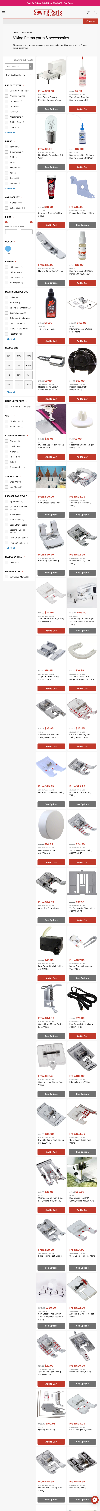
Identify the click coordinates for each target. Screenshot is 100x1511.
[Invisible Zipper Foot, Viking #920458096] (51, 432)
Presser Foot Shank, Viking (81, 213)
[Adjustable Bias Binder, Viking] (82, 490)
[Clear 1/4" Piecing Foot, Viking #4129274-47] (82, 722)
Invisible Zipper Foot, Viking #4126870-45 (51, 1141)
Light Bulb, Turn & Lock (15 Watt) (50, 156)
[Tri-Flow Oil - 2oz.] (51, 316)
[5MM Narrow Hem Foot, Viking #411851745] (51, 722)
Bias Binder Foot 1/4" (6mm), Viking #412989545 (81, 1199)
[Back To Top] (96, 1507)
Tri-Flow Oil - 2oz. (46, 329)
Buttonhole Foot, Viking (80, 1371)
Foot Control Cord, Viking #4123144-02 (81, 1025)
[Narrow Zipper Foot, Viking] (51, 258)
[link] (18, 90)
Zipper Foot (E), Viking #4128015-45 (48, 678)
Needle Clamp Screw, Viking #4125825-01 (48, 388)
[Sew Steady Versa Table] (51, 490)
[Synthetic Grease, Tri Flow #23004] (51, 200)
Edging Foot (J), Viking (79, 1082)
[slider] (6, 222)
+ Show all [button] (10, 132)
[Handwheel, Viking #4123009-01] (51, 838)
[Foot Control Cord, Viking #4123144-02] (82, 1011)
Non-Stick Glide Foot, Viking (51, 792)
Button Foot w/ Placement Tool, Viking (81, 967)
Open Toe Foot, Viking (48, 908)
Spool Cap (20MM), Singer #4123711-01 (81, 446)
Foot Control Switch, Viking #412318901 (50, 967)
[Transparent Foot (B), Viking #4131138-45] (51, 606)
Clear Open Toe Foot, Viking (82, 1256)
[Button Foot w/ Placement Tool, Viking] (82, 954)
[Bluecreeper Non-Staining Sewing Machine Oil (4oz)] (82, 142)
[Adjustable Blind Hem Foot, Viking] (82, 1301)
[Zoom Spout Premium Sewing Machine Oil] (82, 84)
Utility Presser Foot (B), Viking (80, 794)
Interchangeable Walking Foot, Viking (80, 330)
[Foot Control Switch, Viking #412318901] (51, 954)
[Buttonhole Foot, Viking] (82, 1359)
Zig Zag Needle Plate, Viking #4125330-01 (82, 909)
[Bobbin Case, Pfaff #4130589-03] (82, 374)
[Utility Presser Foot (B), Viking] (82, 780)
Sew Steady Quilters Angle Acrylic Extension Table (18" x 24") (82, 621)
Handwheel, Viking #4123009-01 (46, 852)
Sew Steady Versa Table (49, 502)
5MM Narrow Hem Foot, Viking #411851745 (49, 736)
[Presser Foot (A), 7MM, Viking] (82, 548)
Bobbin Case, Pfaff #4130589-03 (77, 388)
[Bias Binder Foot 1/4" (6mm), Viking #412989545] (82, 1185)
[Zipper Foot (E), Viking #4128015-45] (51, 664)
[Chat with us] (88, 13)
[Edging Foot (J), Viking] (82, 1069)
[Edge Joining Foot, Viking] (51, 1243)
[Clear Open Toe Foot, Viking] (82, 1243)
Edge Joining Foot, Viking (50, 1256)
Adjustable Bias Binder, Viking (80, 504)
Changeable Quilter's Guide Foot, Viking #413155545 (51, 1199)
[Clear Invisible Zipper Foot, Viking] (51, 1069)
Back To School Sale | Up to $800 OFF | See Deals (50, 3)
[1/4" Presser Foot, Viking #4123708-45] (82, 838)
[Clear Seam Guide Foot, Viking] (82, 1127)
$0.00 (12, 226)
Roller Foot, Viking (77, 1487)
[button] (4, 13)
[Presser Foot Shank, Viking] (82, 200)
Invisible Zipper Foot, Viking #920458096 (51, 446)
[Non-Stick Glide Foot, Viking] (51, 780)
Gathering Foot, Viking (48, 560)
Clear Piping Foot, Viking (80, 1429)
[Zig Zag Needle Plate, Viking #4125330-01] (82, 896)
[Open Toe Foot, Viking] (51, 896)
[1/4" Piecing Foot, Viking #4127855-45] (51, 1359)
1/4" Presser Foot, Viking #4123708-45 (80, 852)
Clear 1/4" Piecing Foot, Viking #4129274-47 (80, 736)
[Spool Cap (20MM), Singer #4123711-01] (82, 432)
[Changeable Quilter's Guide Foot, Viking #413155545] (51, 1185)
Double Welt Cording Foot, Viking (50, 1489)
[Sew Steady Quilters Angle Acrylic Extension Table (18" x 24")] (82, 606)
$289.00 (21, 226)
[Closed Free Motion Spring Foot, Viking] (51, 1011)
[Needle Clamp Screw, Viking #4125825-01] (51, 374)
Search (92, 21)
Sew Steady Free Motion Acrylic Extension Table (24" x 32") (51, 1317)
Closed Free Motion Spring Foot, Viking (50, 1025)
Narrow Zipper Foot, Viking (50, 271)
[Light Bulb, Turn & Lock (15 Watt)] (51, 142)
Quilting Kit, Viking (46, 1429)
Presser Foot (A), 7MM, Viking (79, 562)
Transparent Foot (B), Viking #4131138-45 (51, 620)
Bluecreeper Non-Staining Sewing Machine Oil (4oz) (81, 156)
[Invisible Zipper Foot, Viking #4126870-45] (51, 1127)
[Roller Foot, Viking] (82, 1475)
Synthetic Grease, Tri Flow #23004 (50, 214)
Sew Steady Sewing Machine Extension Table (49, 98)
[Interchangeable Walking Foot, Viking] (82, 316)
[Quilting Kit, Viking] (51, 1417)
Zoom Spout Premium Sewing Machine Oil (79, 98)
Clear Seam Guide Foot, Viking (80, 1141)
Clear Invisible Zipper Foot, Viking (50, 1083)
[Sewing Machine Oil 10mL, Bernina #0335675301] (82, 258)
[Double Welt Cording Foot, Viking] (51, 1475)
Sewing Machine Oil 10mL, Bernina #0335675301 (81, 272)
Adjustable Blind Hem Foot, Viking (81, 1315)
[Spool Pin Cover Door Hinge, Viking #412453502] (82, 664)
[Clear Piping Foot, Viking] (82, 1417)
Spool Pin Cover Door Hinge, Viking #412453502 (81, 678)
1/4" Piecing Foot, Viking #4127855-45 (49, 1373)
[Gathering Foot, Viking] (51, 548)
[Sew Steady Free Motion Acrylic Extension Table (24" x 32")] (51, 1301)
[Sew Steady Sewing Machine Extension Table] (51, 84)
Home (15, 32)
